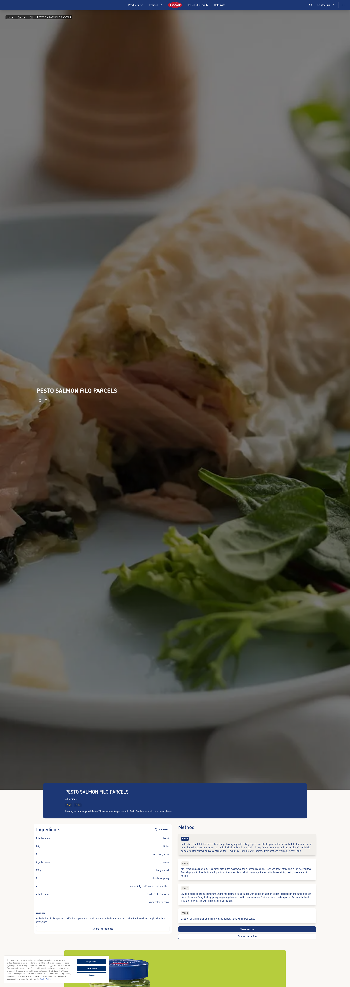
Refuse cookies (92, 968)
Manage (91, 975)
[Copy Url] (39, 400)
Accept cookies (92, 962)
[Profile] (342, 5)
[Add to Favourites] (46, 400)
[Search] (310, 5)
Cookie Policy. (45, 979)
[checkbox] (247, 844)
